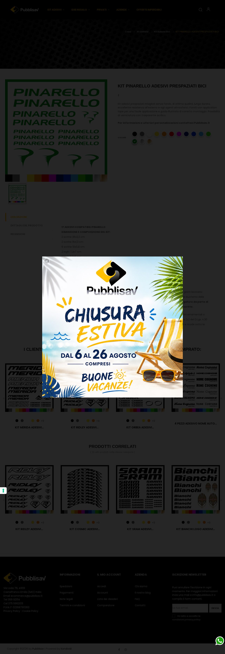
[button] (47, 261)
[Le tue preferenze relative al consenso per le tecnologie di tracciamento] (3, 490)
